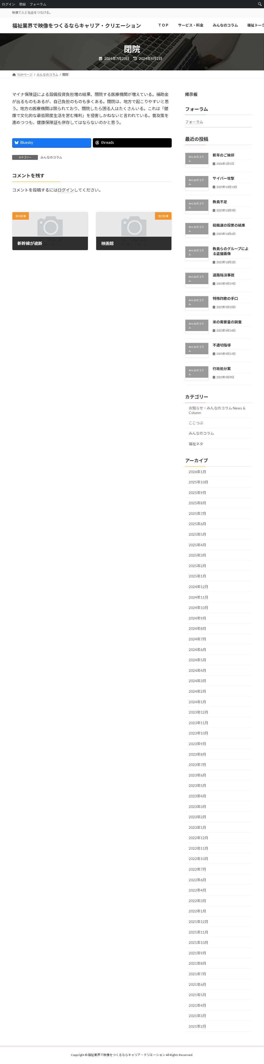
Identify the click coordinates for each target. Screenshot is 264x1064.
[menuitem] (260, 4)
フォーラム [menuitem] (38, 4)
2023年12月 (198, 712)
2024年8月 (197, 628)
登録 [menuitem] (22, 4)
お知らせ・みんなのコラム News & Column (217, 410)
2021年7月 (197, 974)
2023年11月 (198, 723)
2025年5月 (197, 534)
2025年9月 (197, 492)
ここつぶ (196, 423)
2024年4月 (197, 670)
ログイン (65, 189)
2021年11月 (198, 932)
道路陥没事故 (223, 275)
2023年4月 (197, 796)
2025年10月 (198, 482)
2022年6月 (197, 880)
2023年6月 (197, 775)
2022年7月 (197, 869)
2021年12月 (198, 921)
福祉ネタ (196, 444)
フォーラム (194, 122)
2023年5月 (197, 785)
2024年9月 (197, 618)
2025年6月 (197, 524)
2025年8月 (197, 503)
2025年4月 (197, 545)
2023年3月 (197, 806)
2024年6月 (197, 649)
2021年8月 (197, 963)
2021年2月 (197, 1026)
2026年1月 (197, 471)
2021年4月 (197, 1005)
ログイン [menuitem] (8, 4)
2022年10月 (198, 859)
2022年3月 (197, 900)
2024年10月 (198, 608)
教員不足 (220, 202)
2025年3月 (197, 555)
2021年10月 (198, 943)
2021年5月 (197, 995)
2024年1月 (197, 702)
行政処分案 (222, 369)
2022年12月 (198, 838)
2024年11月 (198, 597)
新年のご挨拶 (223, 155)
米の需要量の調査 (227, 322)
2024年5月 (197, 660)
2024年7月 (197, 639)
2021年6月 (197, 984)
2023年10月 (198, 733)
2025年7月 (197, 513)
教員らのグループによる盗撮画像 (231, 251)
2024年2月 (197, 691)
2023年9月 (197, 743)
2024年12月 (198, 586)
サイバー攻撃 (223, 178)
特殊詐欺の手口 (225, 298)
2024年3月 (197, 681)
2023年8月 (197, 754)
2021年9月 (197, 953)
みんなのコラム (51, 157)
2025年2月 (197, 566)
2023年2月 (197, 817)
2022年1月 (197, 911)
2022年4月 (197, 890)
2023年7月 (197, 765)
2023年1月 (197, 827)
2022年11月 (198, 848)
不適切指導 (222, 345)
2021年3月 (197, 1016)
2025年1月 (197, 576)
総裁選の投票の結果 (229, 225)
